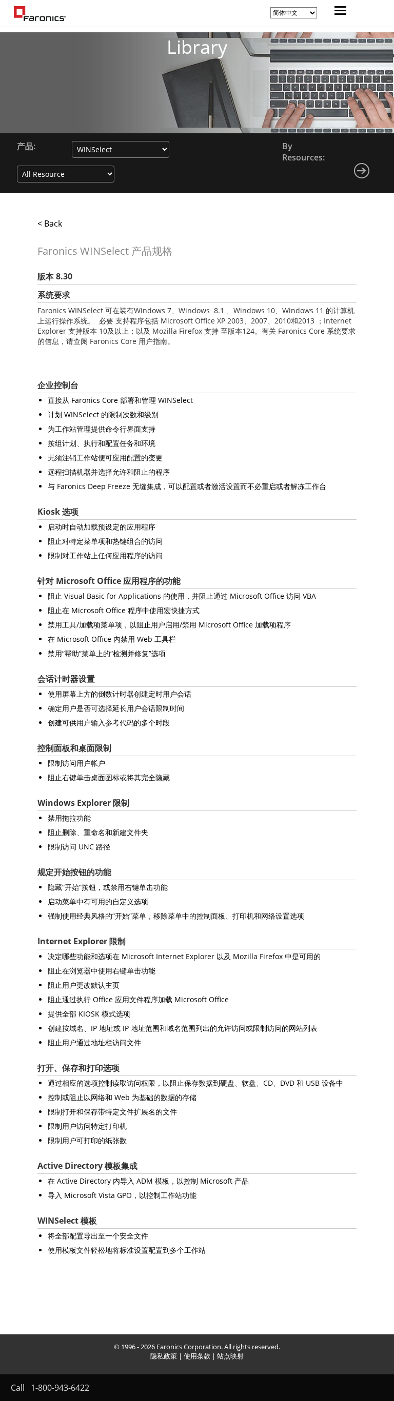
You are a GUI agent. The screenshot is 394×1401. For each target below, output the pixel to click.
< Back (49, 223)
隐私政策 (163, 1356)
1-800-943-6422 (60, 1387)
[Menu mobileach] (337, 11)
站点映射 (230, 1356)
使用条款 (197, 1356)
